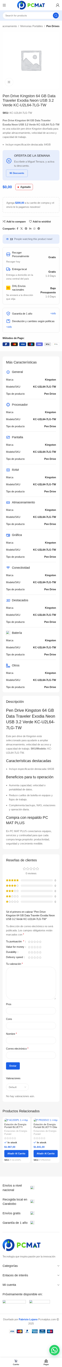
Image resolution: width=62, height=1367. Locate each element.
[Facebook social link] (17, 228)
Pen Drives (52, 26)
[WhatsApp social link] (34, 228)
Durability (11, 952)
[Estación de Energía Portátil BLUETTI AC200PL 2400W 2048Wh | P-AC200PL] (16, 1120)
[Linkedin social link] (30, 228)
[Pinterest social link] (26, 228)
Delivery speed (15, 957)
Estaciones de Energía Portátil (15, 1132)
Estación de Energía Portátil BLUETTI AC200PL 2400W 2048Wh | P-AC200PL (16, 1128)
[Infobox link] (18, 1187)
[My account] (57, 5)
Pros (8, 1004)
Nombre (11, 1033)
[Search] (56, 15)
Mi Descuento (17, 173)
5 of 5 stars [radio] (40, 941)
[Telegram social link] (39, 228)
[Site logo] (31, 4)
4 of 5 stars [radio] (37, 941)
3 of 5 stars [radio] (34, 941)
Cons (9, 1018)
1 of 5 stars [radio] (29, 941)
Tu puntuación (15, 941)
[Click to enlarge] (9, 82)
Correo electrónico (17, 1048)
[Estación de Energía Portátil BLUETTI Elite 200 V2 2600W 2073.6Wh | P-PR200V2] (46, 1120)
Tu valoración (14, 963)
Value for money (15, 946)
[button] (54, 1350)
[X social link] (21, 228)
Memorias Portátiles (31, 26)
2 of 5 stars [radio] (31, 941)
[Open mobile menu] (4, 5)
